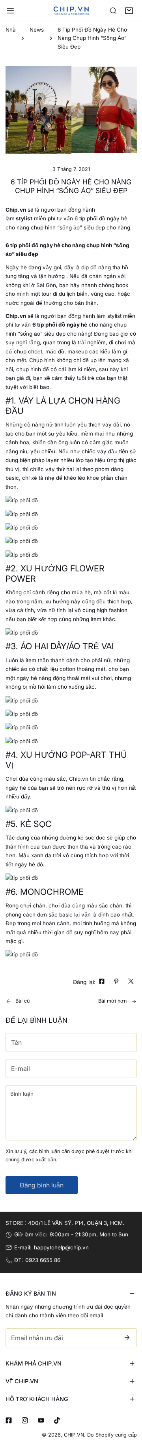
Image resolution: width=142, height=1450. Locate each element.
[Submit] (127, 1337)
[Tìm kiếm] (113, 11)
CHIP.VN (74, 1435)
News (37, 29)
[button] (129, 11)
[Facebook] (8, 1420)
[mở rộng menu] (10, 11)
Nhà (11, 29)
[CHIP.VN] (71, 10)
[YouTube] (41, 1420)
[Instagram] (25, 1420)
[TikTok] (57, 1420)
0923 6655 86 (42, 1260)
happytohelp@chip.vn (61, 1247)
